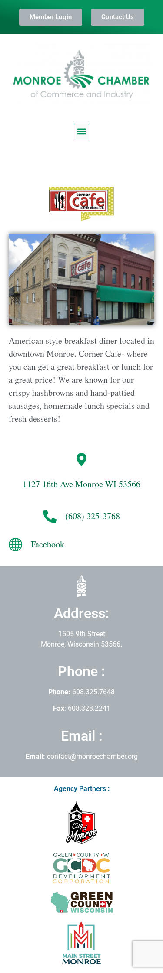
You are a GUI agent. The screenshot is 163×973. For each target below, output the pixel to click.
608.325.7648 (92, 692)
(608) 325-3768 (92, 516)
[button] (81, 131)
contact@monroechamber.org (92, 756)
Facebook (47, 544)
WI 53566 (81, 484)
